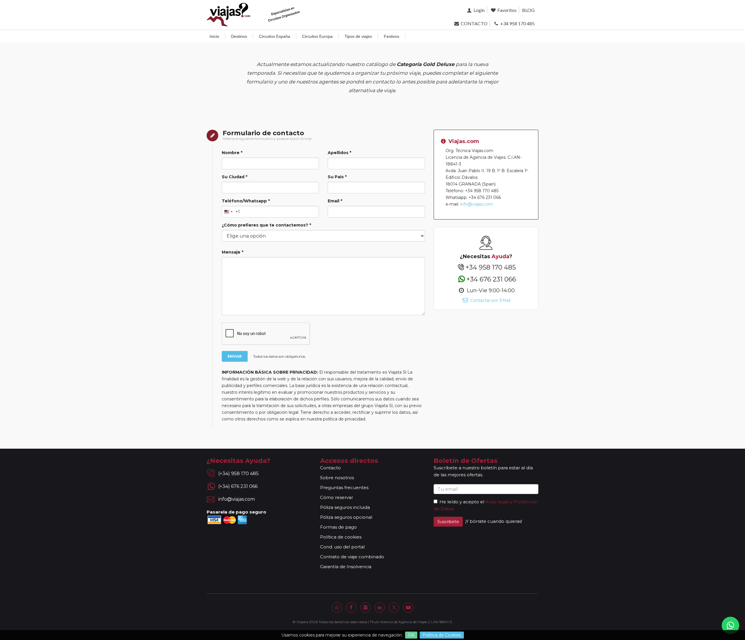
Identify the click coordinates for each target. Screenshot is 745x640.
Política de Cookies (442, 635)
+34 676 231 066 (491, 279)
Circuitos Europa (317, 36)
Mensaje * (232, 252)
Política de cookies (340, 537)
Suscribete (448, 521)
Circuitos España (274, 36)
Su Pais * (337, 176)
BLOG (528, 10)
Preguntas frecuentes (344, 487)
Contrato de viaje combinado (352, 556)
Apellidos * (339, 152)
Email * (335, 201)
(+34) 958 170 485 (238, 473)
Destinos (239, 36)
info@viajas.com (476, 204)
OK (411, 635)
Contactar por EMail (489, 300)
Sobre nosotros (337, 477)
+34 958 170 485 (517, 23)
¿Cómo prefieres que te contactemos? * (266, 225)
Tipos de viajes (358, 36)
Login (478, 10)
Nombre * (232, 152)
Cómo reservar (336, 497)
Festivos (391, 36)
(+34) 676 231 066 (238, 486)
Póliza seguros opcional (346, 517)
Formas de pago (338, 527)
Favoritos (506, 10)
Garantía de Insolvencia (345, 566)
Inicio (214, 36)
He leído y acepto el (461, 501)
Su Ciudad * (234, 176)
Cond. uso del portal (342, 547)
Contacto (330, 467)
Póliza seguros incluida (345, 507)
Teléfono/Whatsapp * (246, 201)
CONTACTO (473, 23)
